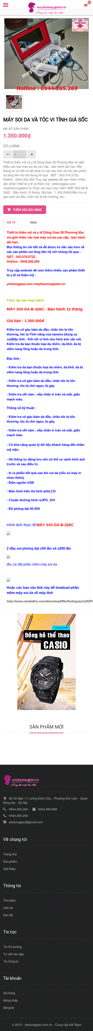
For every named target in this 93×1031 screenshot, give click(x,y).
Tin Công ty (11, 961)
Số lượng (11, 146)
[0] (85, 5)
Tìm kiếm (9, 900)
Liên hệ (8, 908)
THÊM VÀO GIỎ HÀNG (27, 209)
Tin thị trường (12, 947)
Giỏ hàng (9, 993)
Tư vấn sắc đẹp (13, 954)
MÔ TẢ (11, 222)
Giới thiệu (9, 869)
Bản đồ (8, 915)
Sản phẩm (10, 861)
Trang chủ (10, 854)
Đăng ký (8, 1007)
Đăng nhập (10, 1000)
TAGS (33, 222)
